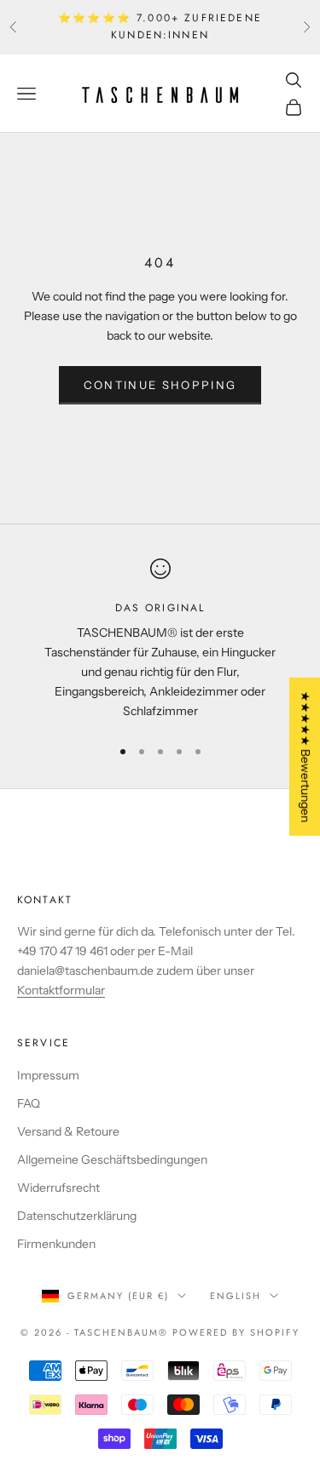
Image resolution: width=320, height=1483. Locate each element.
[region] (160, 640)
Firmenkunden (56, 1243)
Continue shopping (160, 385)
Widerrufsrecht (58, 1187)
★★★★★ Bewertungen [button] (305, 756)
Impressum (48, 1075)
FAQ (28, 1103)
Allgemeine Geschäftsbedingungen (112, 1159)
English (235, 1296)
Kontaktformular (61, 990)
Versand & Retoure (68, 1131)
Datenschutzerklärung (77, 1215)
